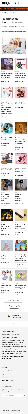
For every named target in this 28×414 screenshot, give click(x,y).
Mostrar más (14, 307)
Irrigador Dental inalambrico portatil (6, 257)
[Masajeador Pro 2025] (7, 275)
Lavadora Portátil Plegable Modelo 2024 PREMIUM (6, 75)
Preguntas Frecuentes (8, 374)
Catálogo (5, 16)
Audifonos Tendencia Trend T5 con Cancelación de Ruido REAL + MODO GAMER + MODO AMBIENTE (6, 107)
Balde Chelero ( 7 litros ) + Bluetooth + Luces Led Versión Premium (21, 257)
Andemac (7, 410)
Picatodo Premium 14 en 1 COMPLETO (7, 169)
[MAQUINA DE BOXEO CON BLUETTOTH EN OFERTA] (7, 184)
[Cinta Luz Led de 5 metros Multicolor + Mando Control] (21, 64)
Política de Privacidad (8, 371)
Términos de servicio (7, 380)
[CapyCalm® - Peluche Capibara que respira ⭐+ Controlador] (21, 128)
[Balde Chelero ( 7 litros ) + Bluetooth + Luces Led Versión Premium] (21, 245)
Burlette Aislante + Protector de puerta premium (21, 226)
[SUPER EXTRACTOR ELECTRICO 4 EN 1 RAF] (7, 215)
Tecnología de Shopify (15, 410)
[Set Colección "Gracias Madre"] (21, 92)
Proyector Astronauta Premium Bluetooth (18, 197)
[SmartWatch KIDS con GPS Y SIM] (7, 128)
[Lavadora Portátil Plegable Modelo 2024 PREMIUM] (7, 64)
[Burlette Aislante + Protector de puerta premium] (21, 215)
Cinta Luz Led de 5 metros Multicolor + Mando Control (20, 75)
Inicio (4, 10)
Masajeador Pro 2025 (6, 286)
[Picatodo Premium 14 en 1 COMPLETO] (7, 158)
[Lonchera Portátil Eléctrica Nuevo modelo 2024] (21, 275)
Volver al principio (14, 324)
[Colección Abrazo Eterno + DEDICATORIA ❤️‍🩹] (21, 158)
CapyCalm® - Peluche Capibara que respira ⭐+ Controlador (20, 140)
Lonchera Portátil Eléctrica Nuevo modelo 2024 (20, 287)
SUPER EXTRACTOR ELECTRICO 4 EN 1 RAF (6, 227)
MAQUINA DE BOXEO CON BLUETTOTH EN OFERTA (5, 197)
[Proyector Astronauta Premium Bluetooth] (21, 184)
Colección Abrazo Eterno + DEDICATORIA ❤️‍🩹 (20, 170)
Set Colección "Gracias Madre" (20, 103)
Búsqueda (4, 368)
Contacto (6, 22)
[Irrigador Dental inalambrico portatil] (7, 245)
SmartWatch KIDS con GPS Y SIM (6, 139)
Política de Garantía (7, 377)
